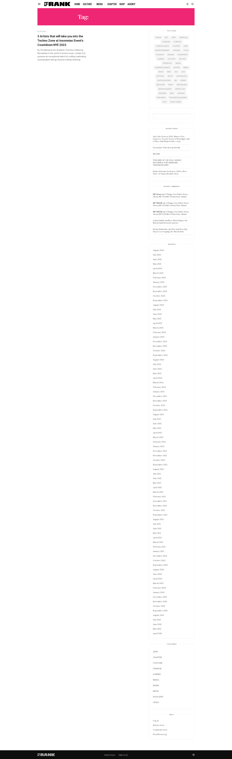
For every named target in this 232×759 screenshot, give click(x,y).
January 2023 (158, 446)
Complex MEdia (162, 46)
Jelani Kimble (159, 220)
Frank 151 (160, 55)
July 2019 (157, 620)
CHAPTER (112, 4)
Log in (156, 720)
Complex (177, 42)
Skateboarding (164, 80)
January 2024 (158, 391)
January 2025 (158, 337)
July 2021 (157, 524)
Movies (177, 67)
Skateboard (182, 76)
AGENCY (131, 4)
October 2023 (159, 405)
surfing (181, 93)
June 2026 (157, 259)
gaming (161, 59)
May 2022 (157, 483)
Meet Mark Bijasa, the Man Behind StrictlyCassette (170, 221)
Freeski (170, 55)
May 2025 (157, 318)
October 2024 (159, 350)
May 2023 (157, 428)
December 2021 (160, 501)
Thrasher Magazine (177, 97)
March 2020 (158, 583)
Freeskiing (182, 55)
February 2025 (159, 332)
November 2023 (160, 401)
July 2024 (157, 364)
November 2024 (160, 346)
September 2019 (160, 610)
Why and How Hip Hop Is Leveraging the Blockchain (170, 230)
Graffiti (171, 59)
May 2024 (157, 373)
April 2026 (157, 268)
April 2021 (157, 537)
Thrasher (161, 97)
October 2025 (159, 296)
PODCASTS (158, 697)
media (178, 63)
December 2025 (160, 287)
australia (183, 37)
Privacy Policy (109, 755)
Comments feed (160, 730)
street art (180, 89)
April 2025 (157, 323)
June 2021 (157, 528)
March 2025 (158, 328)
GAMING (157, 674)
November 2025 (160, 291)
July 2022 (157, 474)
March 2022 (158, 492)
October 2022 (159, 460)
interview (167, 63)
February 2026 (159, 277)
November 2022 (160, 455)
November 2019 (160, 601)
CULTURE (87, 4)
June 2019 (157, 624)
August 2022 (158, 469)
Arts (173, 37)
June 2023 (157, 423)
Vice (164, 102)
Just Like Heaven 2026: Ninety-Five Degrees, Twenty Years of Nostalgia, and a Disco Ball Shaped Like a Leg (171, 138)
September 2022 (160, 464)
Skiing (183, 80)
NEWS (156, 691)
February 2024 (159, 387)
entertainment (162, 50)
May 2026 (157, 264)
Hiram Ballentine (160, 229)
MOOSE (156, 154)
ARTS (155, 651)
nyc (176, 72)
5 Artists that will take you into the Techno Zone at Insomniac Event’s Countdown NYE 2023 (60, 41)
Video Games (175, 102)
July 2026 (157, 255)
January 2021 (158, 551)
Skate (170, 76)
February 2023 (159, 442)
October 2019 (159, 606)
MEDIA (100, 4)
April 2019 (157, 633)
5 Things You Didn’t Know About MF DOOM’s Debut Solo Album (170, 195)
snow (170, 85)
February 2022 (159, 496)
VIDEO (156, 702)
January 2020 (158, 592)
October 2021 (159, 510)
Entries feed (158, 725)
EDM (185, 46)
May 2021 (157, 533)
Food (186, 50)
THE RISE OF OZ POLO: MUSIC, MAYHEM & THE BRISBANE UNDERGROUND (167, 162)
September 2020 (160, 565)
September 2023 (160, 410)
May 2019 (157, 629)
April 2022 (157, 487)
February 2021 (159, 547)
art (166, 37)
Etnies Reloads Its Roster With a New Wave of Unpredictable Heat (170, 172)
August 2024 (158, 360)
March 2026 (158, 273)
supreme (162, 93)
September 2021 (160, 515)
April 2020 (157, 578)
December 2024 (160, 341)
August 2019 (158, 615)
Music (185, 67)
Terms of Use (123, 755)
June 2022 (157, 478)
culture (176, 46)
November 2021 (160, 505)
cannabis (166, 42)
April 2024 (157, 378)
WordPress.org (160, 734)
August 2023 (158, 414)
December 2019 (160, 597)
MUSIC (156, 685)
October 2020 (159, 560)
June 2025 (157, 314)
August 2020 (158, 569)
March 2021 (158, 542)
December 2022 (160, 451)
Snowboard (182, 85)
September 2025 (160, 300)
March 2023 (158, 437)
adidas (158, 37)
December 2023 (160, 396)
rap (183, 72)
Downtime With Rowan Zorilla (166, 147)
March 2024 (158, 382)
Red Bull (160, 76)
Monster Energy (162, 67)
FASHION (157, 668)
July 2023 (157, 419)
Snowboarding (165, 89)
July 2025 (157, 309)
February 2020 (159, 588)
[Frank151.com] (57, 4)
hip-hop (182, 59)
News (161, 72)
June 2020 (157, 574)
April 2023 (157, 432)
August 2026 (158, 250)
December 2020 (160, 556)
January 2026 (158, 282)
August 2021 (158, 519)
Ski (175, 80)
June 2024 (157, 369)
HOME (77, 4)
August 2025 (158, 305)
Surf (172, 93)
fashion (176, 50)
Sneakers (161, 85)
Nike (169, 72)
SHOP (122, 4)
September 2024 (160, 355)
